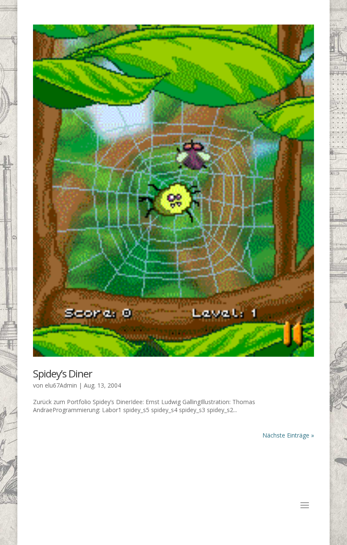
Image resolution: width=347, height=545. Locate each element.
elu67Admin (61, 385)
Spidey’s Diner (62, 373)
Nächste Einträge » (288, 435)
